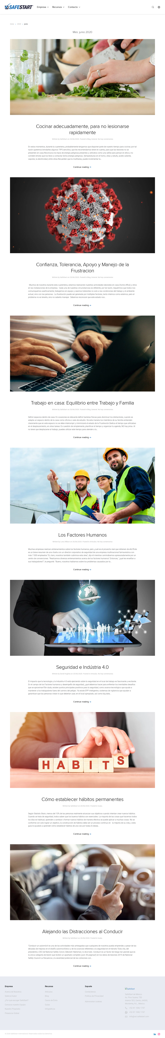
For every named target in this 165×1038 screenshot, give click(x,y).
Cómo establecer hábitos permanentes (83, 799)
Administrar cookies (93, 1001)
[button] (153, 7)
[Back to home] (19, 7)
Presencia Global (12, 1013)
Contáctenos (90, 992)
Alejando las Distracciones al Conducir (82, 931)
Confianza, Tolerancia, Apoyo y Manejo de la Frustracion (82, 267)
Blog (89, 139)
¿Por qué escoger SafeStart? (16, 1000)
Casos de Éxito (51, 1000)
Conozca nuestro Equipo (15, 1005)
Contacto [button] (73, 7)
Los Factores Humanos (82, 535)
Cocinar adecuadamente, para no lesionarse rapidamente (82, 129)
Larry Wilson (65, 542)
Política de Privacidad (94, 996)
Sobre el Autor (11, 996)
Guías (100, 806)
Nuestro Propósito (12, 1009)
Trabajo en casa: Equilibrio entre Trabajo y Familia (82, 403)
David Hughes (65, 674)
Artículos (93, 542)
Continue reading (81, 167)
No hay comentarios (105, 139)
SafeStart (63, 139)
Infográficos (50, 1009)
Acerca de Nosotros (13, 992)
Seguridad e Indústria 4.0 (82, 667)
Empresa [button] (41, 7)
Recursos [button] (57, 7)
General (94, 139)
